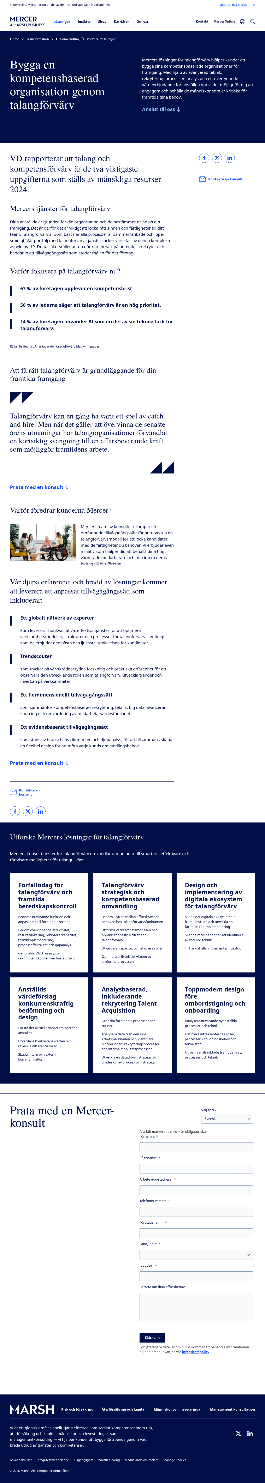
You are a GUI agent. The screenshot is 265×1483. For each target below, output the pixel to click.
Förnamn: (147, 1136)
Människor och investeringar (178, 1409)
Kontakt (202, 21)
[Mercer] (27, 21)
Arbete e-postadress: (156, 1179)
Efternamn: (148, 1158)
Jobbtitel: (147, 1265)
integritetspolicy (195, 1352)
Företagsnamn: (152, 1222)
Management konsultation (232, 1409)
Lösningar (61, 21)
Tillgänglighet (83, 1460)
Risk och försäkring (77, 1409)
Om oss (142, 21)
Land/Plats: (148, 1244)
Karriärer (121, 21)
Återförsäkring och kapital (124, 1409)
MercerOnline (224, 21)
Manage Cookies (175, 1460)
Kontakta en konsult (29, 792)
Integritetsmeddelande (53, 1460)
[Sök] (253, 21)
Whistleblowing (109, 1460)
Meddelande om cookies (142, 1460)
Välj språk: (209, 1110)
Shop (102, 21)
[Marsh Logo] (32, 1410)
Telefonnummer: (153, 1201)
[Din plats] (243, 21)
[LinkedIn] (250, 1433)
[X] (238, 1433)
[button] (254, 5)
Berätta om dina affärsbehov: (163, 1287)
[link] (15, 811)
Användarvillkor (21, 1460)
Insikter (84, 21)
